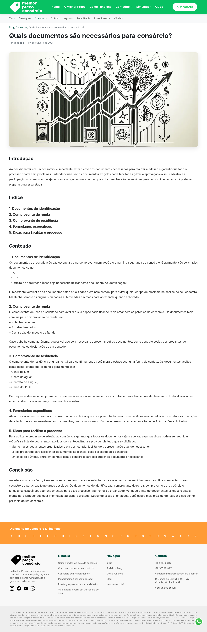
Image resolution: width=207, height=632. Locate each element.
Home (55, 6)
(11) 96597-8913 (163, 568)
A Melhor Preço (75, 6)
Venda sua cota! (115, 584)
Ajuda (159, 6)
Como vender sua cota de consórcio (78, 563)
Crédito (55, 18)
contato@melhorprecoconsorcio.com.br (176, 573)
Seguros (68, 18)
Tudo (12, 18)
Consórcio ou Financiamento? (74, 573)
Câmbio (118, 18)
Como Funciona (101, 6)
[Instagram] (12, 588)
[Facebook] (19, 588)
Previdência (83, 18)
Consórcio (41, 18)
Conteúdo (123, 6)
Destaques (25, 18)
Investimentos (102, 18)
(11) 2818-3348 (163, 563)
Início (109, 563)
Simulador (143, 6)
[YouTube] (26, 588)
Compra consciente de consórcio (76, 568)
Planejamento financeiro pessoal (75, 579)
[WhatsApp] (33, 588)
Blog (11, 27)
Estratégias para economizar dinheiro (78, 584)
